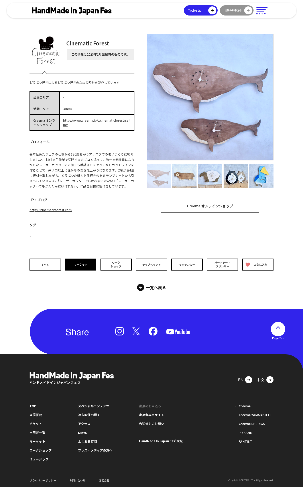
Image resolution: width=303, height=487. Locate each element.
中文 (261, 379)
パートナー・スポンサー (222, 264)
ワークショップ (116, 264)
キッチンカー (187, 264)
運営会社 (104, 480)
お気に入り (260, 264)
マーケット (80, 264)
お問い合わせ (77, 480)
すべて (45, 264)
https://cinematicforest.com (51, 210)
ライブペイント (151, 264)
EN (240, 379)
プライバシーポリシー (43, 480)
